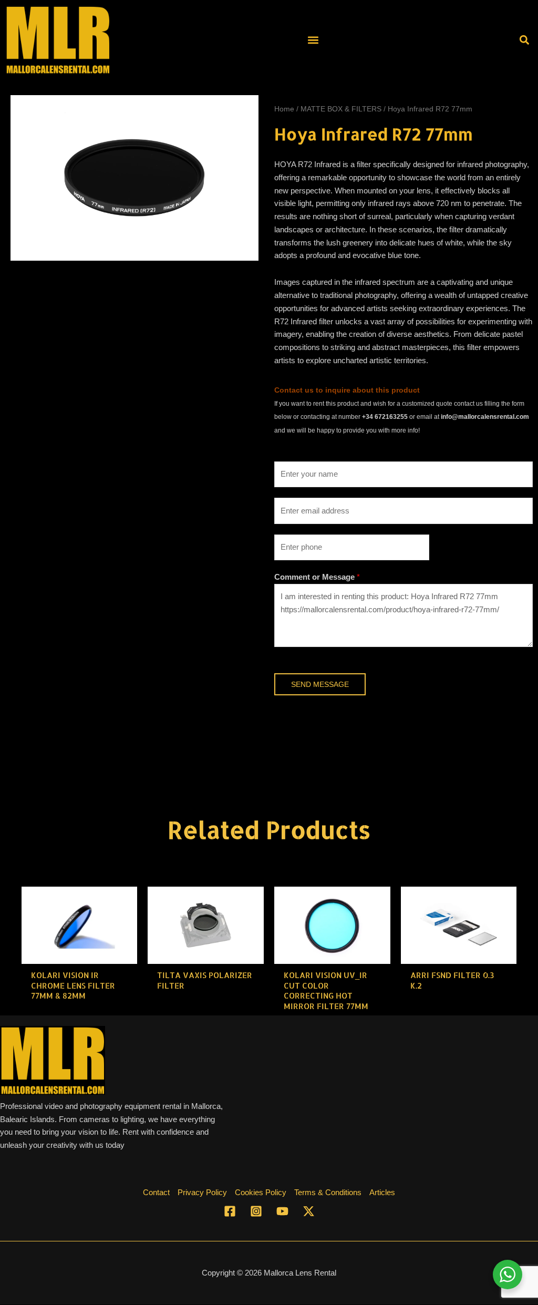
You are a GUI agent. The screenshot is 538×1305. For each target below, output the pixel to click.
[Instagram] (256, 1211)
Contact (156, 1192)
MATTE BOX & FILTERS (341, 109)
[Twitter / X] (309, 1211)
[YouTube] (282, 1211)
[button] (313, 39)
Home (284, 109)
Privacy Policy (202, 1192)
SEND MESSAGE (320, 684)
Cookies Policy (260, 1192)
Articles (382, 1192)
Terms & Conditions (327, 1192)
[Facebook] (230, 1211)
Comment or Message (317, 576)
